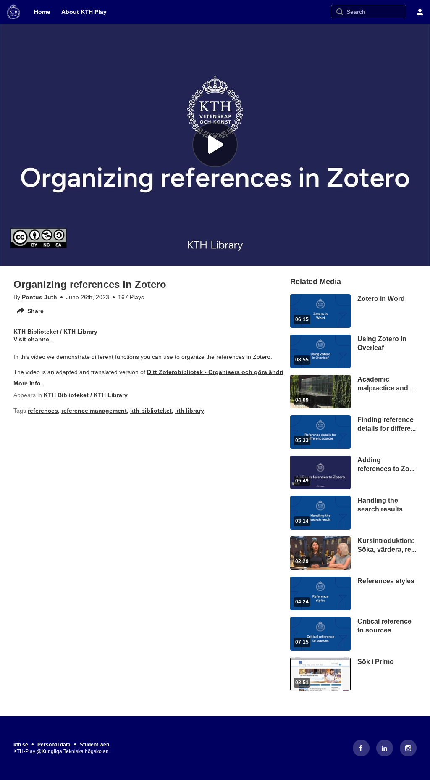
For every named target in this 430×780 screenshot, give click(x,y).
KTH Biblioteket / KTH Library (86, 395)
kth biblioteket (151, 410)
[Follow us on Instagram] (408, 748)
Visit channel (32, 339)
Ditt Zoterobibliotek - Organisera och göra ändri (215, 372)
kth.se (20, 745)
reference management (94, 410)
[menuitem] (42, 11)
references (43, 410)
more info (27, 383)
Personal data (54, 745)
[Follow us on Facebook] (361, 748)
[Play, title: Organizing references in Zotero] (215, 144)
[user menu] (420, 11)
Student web (94, 745)
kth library (189, 410)
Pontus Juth (39, 297)
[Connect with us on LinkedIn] (384, 748)
